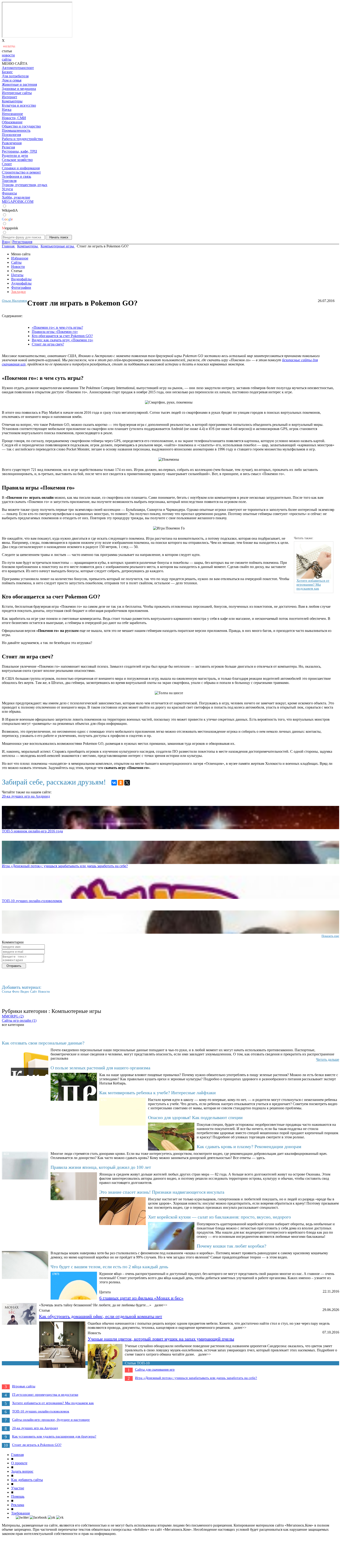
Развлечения (12, 143)
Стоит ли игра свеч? (48, 344)
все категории (13, 1025)
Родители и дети (15, 156)
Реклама (17, 1505)
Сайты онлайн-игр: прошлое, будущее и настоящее (51, 1420)
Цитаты (17, 275)
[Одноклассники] (120, 782)
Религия (8, 147)
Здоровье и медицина (19, 89)
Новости (18, 267)
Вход (6, 242)
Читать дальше (327, 1059)
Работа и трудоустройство (22, 139)
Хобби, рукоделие (16, 197)
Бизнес (7, 72)
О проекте (19, 1463)
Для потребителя (15, 76)
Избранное (19, 258)
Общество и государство (21, 126)
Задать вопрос (22, 1471)
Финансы (9, 193)
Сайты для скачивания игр (155, 1369)
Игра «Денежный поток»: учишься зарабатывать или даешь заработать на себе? (65, 866)
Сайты (16, 262)
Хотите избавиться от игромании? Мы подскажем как (53, 1403)
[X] (127, 782)
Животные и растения (19, 84)
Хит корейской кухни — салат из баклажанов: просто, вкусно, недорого (219, 1216)
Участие (17, 1488)
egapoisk (10, 228)
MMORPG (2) (13, 1016)
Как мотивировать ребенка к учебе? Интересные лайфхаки (157, 1092)
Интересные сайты (17, 93)
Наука (6, 110)
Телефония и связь (16, 176)
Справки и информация (21, 168)
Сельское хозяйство (17, 160)
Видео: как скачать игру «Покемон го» (62, 340)
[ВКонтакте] (114, 782)
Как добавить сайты (27, 1480)
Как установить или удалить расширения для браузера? (54, 1436)
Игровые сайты (23, 1386)
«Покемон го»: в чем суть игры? (57, 327)
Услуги (7, 189)
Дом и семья (11, 80)
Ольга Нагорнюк (14, 300)
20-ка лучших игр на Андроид (26, 796)
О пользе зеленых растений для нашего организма (100, 1067)
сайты (6, 59)
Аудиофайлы (21, 283)
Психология (11, 135)
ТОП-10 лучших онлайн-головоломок (32, 901)
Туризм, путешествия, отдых (24, 185)
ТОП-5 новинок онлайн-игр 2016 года (32, 831)
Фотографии (21, 287)
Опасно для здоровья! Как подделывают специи (195, 1117)
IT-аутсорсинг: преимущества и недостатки (45, 1394)
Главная (17, 1455)
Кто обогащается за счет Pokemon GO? (62, 336)
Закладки (18, 292)
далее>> (160, 1305)
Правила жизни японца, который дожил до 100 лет (101, 1167)
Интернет (9, 97)
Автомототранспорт (18, 68)
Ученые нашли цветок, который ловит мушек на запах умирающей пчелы (161, 1338)
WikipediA (10, 210)
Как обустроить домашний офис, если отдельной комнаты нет (100, 1316)
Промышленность (16, 130)
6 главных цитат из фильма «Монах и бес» (141, 1298)
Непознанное (12, 114)
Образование (12, 122)
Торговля (9, 181)
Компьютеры (12, 101)
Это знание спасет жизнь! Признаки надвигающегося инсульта (161, 1192)
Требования (20, 1513)
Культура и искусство (19, 105)
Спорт (7, 164)
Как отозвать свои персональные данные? (43, 1042)
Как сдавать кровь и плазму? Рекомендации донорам (249, 1146)
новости (8, 55)
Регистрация (22, 242)
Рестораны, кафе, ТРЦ (19, 151)
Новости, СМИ (14, 118)
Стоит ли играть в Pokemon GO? (36, 1445)
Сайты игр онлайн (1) (19, 1020)
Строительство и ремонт (21, 172)
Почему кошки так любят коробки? (231, 1245)
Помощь (17, 1496)
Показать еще (330, 936)
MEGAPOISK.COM (17, 202)
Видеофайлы (21, 279)
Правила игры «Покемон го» (55, 332)
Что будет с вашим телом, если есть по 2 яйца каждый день (109, 1266)
